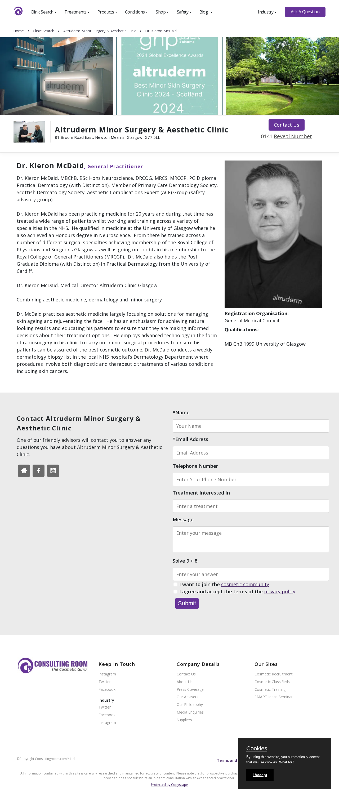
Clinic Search (44, 12)
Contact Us (286, 125)
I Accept (260, 775)
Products (107, 12)
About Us (185, 682)
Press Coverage (190, 689)
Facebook (107, 689)
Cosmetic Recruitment (274, 674)
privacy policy (279, 591)
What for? (286, 762)
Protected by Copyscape (169, 784)
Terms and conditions (237, 760)
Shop (162, 12)
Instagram (107, 674)
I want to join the (224, 584)
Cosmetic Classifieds (272, 682)
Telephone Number (195, 466)
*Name (181, 412)
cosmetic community (245, 584)
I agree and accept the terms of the (237, 591)
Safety (184, 12)
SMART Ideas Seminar (274, 697)
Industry (267, 12)
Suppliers (184, 720)
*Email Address (190, 439)
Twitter (105, 682)
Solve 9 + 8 (185, 561)
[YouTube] (53, 471)
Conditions (136, 12)
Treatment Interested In (201, 492)
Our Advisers (187, 697)
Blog (206, 12)
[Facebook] (24, 471)
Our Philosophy (190, 704)
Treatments (77, 12)
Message (183, 519)
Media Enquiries (190, 712)
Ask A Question (305, 12)
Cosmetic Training (270, 689)
